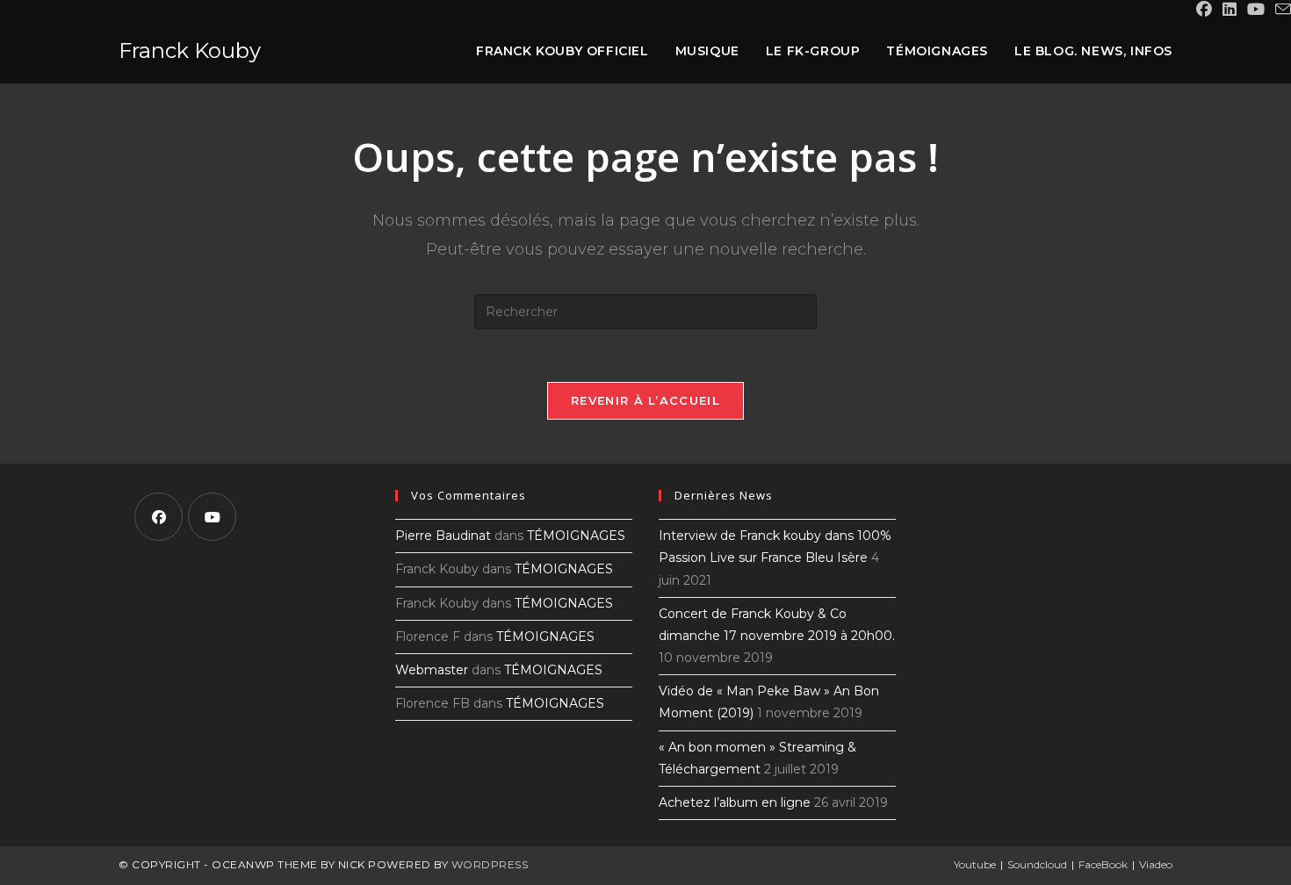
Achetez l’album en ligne (735, 802)
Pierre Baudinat (443, 535)
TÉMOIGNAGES (576, 535)
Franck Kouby (190, 50)
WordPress (490, 864)
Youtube (975, 864)
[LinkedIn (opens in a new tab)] (1229, 9)
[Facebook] (158, 517)
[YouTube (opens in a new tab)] (1256, 9)
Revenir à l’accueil (645, 400)
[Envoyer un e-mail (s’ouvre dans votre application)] (1280, 10)
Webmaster (431, 670)
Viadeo (1155, 864)
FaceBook (1103, 864)
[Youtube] (212, 517)
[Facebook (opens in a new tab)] (1204, 9)
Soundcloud (1037, 864)
